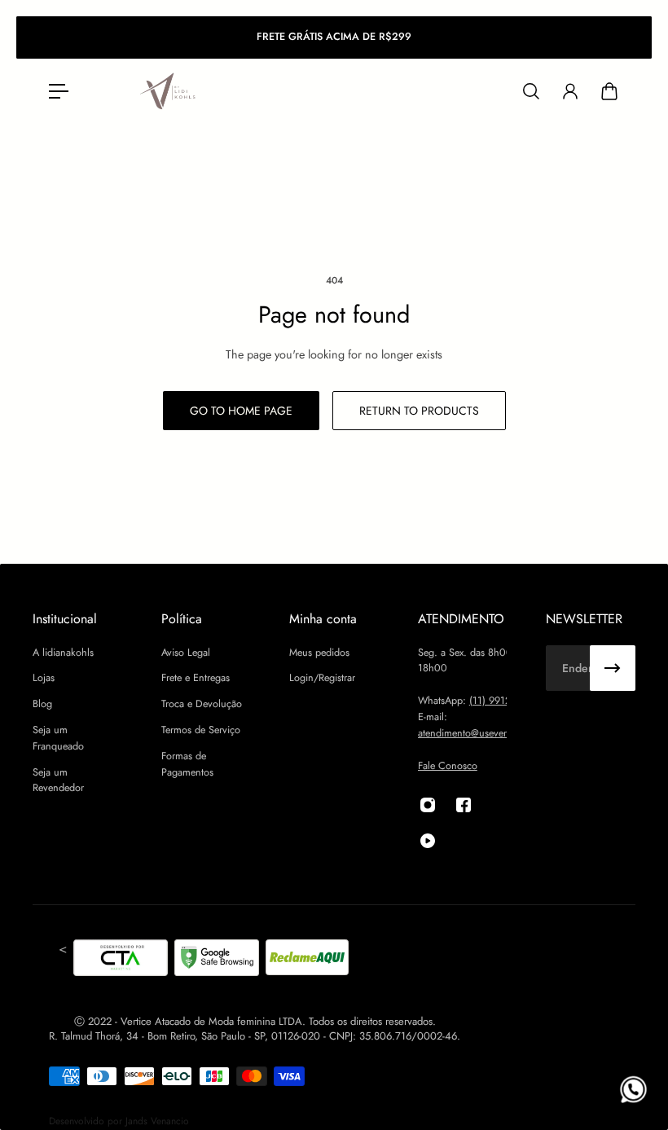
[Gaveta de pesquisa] (531, 91)
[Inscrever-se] (612, 668)
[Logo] (168, 91)
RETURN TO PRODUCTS (419, 410)
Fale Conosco (447, 765)
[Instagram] (428, 805)
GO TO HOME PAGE (241, 410)
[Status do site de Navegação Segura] (216, 960)
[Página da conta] (570, 91)
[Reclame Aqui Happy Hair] (307, 960)
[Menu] (58, 91)
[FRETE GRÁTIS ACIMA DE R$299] (334, 37)
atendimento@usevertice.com (480, 733)
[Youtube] (428, 841)
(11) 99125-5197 (505, 700)
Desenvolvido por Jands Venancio (119, 1121)
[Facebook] (463, 805)
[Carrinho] (609, 91)
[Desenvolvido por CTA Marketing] (120, 960)
